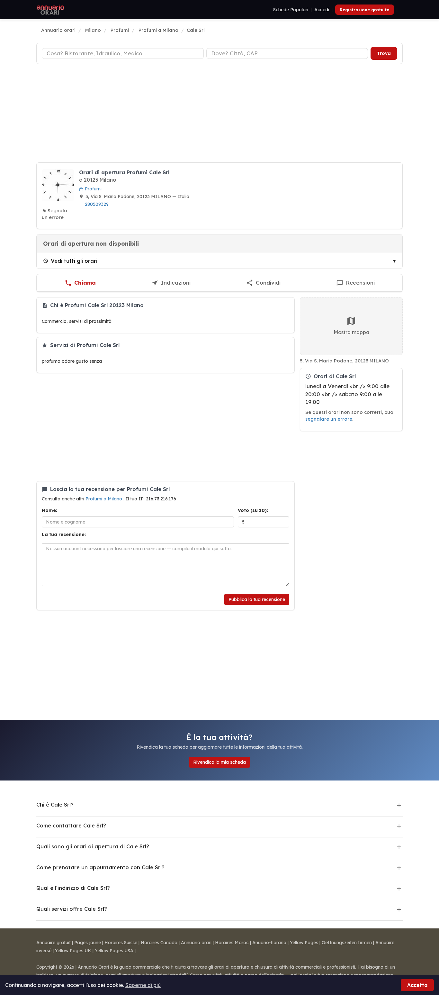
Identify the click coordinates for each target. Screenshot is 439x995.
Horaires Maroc (232, 942)
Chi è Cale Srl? (55, 804)
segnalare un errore (328, 419)
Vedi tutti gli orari (74, 260)
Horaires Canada (159, 942)
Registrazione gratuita (365, 9)
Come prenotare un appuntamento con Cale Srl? (100, 867)
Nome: (49, 510)
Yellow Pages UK (73, 951)
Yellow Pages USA (114, 951)
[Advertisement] (219, 114)
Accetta (417, 985)
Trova (384, 53)
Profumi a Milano (104, 499)
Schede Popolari (290, 10)
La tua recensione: (64, 534)
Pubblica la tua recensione (256, 599)
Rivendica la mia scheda (219, 762)
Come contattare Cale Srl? (71, 825)
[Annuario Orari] (50, 9)
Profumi (93, 189)
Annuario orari (196, 942)
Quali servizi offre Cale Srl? (71, 909)
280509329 (97, 204)
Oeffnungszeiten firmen (347, 942)
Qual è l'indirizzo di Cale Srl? (73, 888)
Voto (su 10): (253, 510)
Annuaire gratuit (53, 942)
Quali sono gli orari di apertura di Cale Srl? (92, 846)
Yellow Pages (304, 942)
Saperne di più (143, 985)
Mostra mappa (351, 332)
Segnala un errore (54, 213)
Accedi (321, 10)
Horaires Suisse (120, 942)
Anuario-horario (269, 942)
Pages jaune (87, 942)
